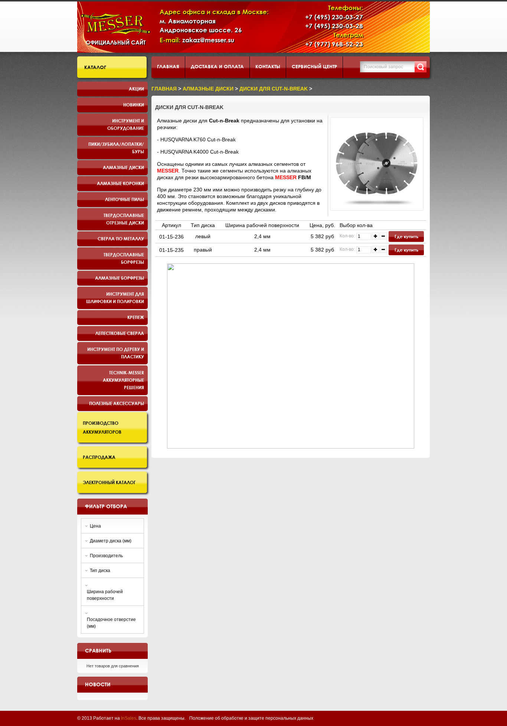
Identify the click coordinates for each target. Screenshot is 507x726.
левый (202, 236)
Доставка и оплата (217, 66)
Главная (168, 66)
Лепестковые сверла (119, 333)
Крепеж (135, 317)
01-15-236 (171, 237)
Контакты (267, 66)
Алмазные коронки (120, 183)
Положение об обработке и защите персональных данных (251, 718)
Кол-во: (347, 236)
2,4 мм (262, 236)
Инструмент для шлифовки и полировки (115, 297)
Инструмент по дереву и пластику (115, 352)
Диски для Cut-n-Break (273, 89)
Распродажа (99, 457)
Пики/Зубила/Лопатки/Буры (116, 147)
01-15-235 (171, 250)
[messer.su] (115, 24)
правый (203, 250)
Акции (136, 89)
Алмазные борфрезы (119, 278)
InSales (128, 718)
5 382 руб (322, 236)
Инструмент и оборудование (125, 124)
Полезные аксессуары (116, 403)
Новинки (133, 105)
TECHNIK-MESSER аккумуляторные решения (123, 379)
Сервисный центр (314, 66)
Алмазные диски (123, 167)
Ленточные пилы (124, 199)
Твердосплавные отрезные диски (124, 219)
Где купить (406, 236)
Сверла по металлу (121, 239)
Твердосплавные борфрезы (124, 258)
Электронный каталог (109, 482)
